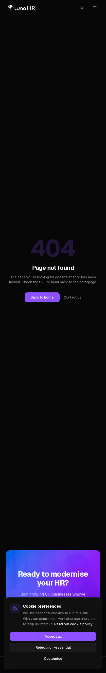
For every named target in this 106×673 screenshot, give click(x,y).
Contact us (72, 297)
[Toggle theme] (81, 7)
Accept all (53, 636)
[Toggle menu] (94, 7)
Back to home (42, 297)
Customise (53, 658)
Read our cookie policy (73, 624)
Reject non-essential (53, 647)
